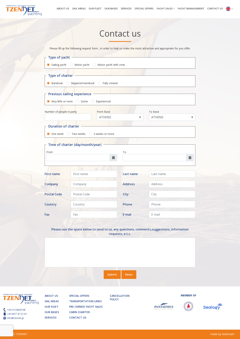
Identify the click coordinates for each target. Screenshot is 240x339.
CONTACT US (215, 8)
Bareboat (57, 83)
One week (57, 134)
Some (84, 101)
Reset (129, 274)
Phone (127, 204)
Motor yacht (81, 64)
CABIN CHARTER (79, 312)
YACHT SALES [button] (165, 8)
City (126, 194)
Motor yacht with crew (111, 64)
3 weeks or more (104, 134)
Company (51, 184)
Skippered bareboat (82, 83)
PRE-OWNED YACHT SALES (86, 306)
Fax (47, 214)
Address (129, 184)
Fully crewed (110, 83)
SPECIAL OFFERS (144, 8)
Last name (130, 174)
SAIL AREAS (79, 8)
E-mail (127, 214)
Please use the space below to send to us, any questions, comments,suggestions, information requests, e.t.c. (120, 231)
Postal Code (53, 194)
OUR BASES (111, 8)
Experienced (103, 101)
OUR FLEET (95, 8)
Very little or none (62, 101)
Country (51, 204)
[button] (229, 9)
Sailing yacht (58, 64)
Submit (112, 274)
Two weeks (79, 134)
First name (52, 174)
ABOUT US (63, 8)
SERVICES (126, 8)
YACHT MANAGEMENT (191, 8)
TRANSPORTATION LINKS (85, 301)
